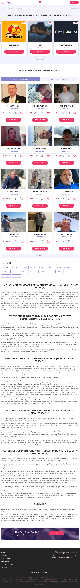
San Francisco (16, 267)
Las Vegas (5, 271)
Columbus (49, 267)
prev (37, 58)
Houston (67, 271)
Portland (23, 271)
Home (33, 572)
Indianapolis (67, 267)
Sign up (74, 2)
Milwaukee (16, 276)
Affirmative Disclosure (7, 564)
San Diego (5, 267)
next (43, 58)
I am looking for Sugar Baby (59, 79)
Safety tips (4, 556)
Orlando (33, 267)
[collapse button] (40, 256)
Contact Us (45, 572)
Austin (52, 271)
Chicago (58, 267)
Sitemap (38, 572)
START (56, 533)
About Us (4, 567)
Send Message (13, 120)
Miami (25, 267)
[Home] (10, 2)
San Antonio (6, 276)
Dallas (59, 271)
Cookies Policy (5, 558)
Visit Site (14, 51)
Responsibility (5, 561)
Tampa (41, 267)
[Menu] (40, 2)
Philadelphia (33, 271)
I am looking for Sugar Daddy (20, 79)
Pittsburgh (44, 271)
